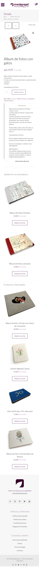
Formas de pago (19, 547)
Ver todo (32, 25)
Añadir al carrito (19, 92)
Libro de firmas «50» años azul (20, 411)
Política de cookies (19, 519)
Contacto (20, 550)
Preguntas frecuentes (19, 526)
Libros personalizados (19, 540)
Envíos (20, 543)
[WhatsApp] (13, 565)
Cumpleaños (31, 99)
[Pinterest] (24, 565)
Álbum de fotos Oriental (20, 213)
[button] (33, 33)
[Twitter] (18, 565)
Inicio (5, 16)
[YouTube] (21, 565)
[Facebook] (16, 565)
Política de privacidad (19, 516)
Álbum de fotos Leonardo (20, 263)
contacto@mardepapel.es (19, 493)
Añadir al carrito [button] (19, 223)
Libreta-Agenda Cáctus (20, 368)
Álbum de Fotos (15, 16)
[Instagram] (27, 565)
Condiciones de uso (19, 523)
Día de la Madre (8, 100)
